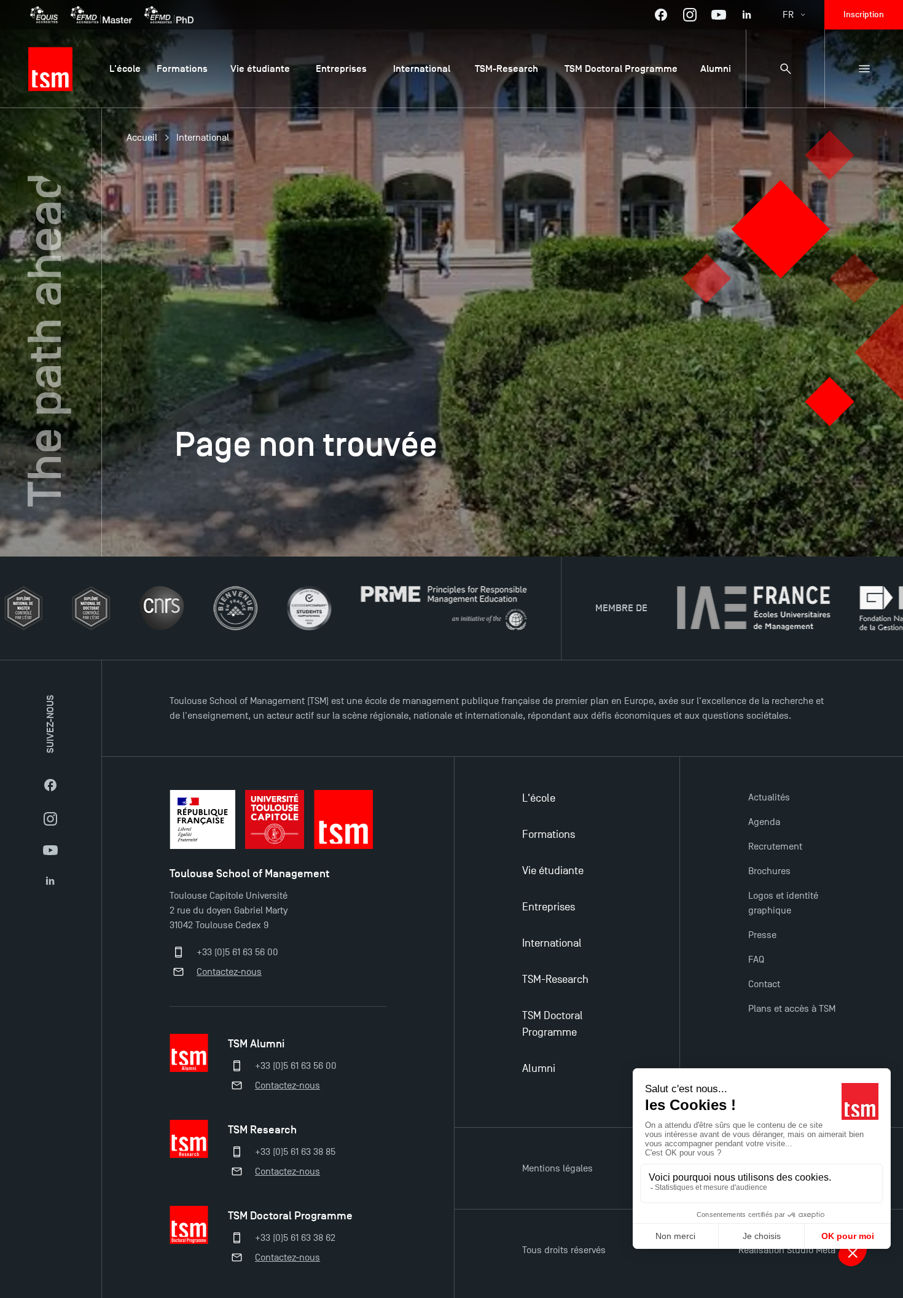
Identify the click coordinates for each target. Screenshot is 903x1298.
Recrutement (775, 846)
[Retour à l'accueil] (50, 69)
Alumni (538, 1068)
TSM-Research (555, 979)
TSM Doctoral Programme (552, 1024)
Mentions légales (557, 1168)
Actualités (769, 797)
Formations (548, 834)
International (202, 137)
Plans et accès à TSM (791, 1008)
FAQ (756, 959)
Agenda (764, 821)
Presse (762, 934)
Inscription (863, 14)
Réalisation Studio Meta (786, 1250)
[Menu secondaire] (863, 68)
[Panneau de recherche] (785, 68)
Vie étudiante (553, 870)
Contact (764, 984)
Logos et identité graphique (783, 903)
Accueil (142, 137)
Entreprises (548, 907)
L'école (538, 798)
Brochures (769, 871)
